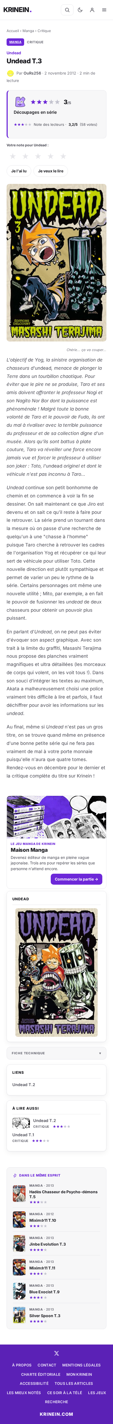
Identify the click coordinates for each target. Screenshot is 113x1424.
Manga (28, 31)
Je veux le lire (50, 171)
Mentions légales (81, 1365)
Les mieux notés (24, 1393)
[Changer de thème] (80, 10)
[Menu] (104, 10)
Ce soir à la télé (64, 1393)
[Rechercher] (67, 9)
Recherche (56, 1402)
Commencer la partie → (76, 879)
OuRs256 (32, 73)
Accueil (13, 31)
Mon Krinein (79, 1374)
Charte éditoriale (41, 1374)
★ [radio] (12, 156)
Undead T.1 (23, 1134)
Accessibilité (34, 1383)
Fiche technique (28, 1053)
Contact (47, 1365)
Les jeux (97, 1393)
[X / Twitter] (56, 1353)
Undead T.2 (44, 1120)
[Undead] (56, 972)
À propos (22, 1365)
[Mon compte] (92, 10)
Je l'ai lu (19, 171)
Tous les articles (74, 1383)
